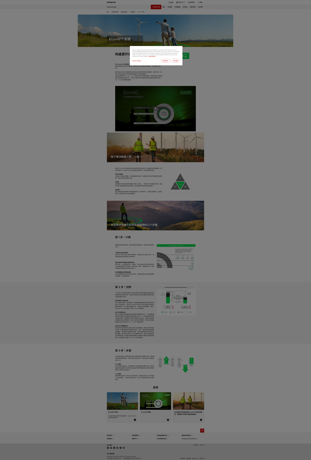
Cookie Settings (136, 60)
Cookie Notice (151, 56)
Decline (165, 60)
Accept (175, 60)
